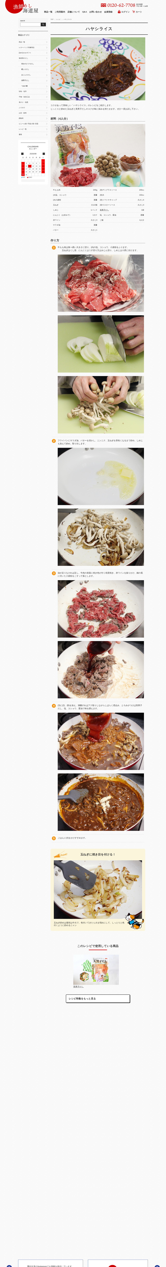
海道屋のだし (23, 58)
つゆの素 (24, 86)
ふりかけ (22, 107)
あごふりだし (26, 75)
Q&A (84, 12)
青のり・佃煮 (23, 102)
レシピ (58, 19)
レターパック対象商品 (26, 47)
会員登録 (108, 12)
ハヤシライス (99, 28)
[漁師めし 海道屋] (21, 13)
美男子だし (104, 210)
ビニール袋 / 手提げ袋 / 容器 (28, 124)
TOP (52, 19)
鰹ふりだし (25, 69)
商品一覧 (48, 12)
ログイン (125, 12)
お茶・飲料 (23, 113)
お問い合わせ (95, 12)
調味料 (21, 118)
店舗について (73, 12)
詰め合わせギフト (25, 53)
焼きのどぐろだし (27, 64)
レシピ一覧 (23, 129)
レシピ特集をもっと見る (82, 998)
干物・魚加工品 (24, 97)
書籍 (20, 134)
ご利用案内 (60, 12)
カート (139, 12)
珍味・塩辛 (23, 91)
